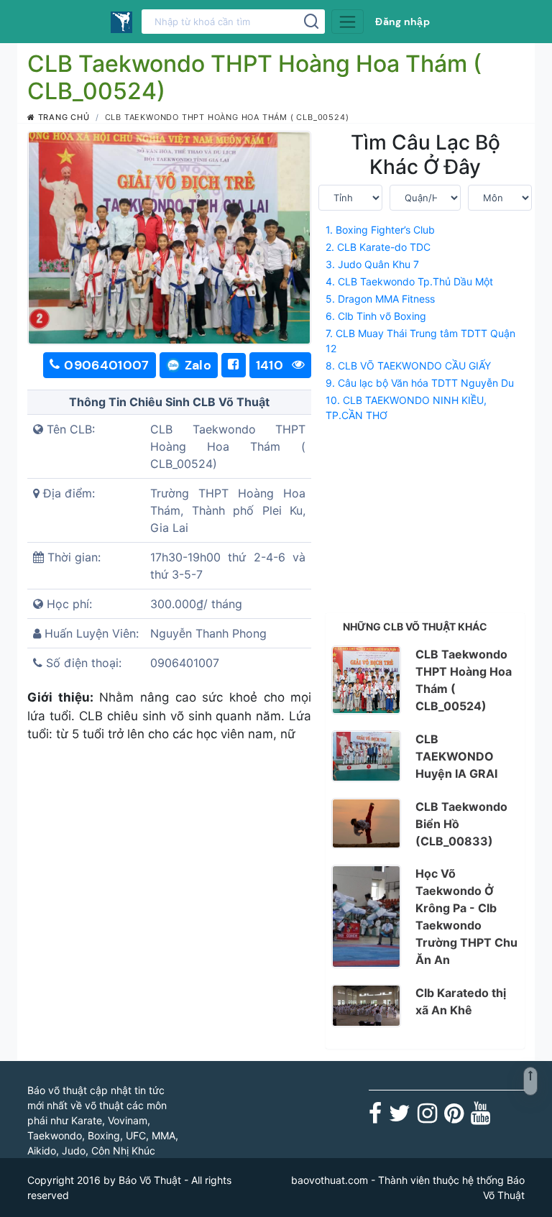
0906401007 (107, 365)
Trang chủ (62, 117)
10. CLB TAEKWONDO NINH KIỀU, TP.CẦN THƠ (406, 407)
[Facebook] (375, 1117)
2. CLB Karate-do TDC (378, 247)
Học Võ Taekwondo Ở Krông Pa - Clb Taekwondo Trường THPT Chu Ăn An (466, 916)
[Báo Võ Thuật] (121, 21)
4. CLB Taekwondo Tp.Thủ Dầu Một (409, 281)
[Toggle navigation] (347, 21)
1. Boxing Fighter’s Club (380, 230)
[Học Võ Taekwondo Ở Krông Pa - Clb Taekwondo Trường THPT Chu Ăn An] (366, 916)
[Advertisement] (425, 515)
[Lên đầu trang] (530, 1081)
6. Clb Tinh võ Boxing (376, 316)
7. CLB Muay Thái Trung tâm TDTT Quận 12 (420, 340)
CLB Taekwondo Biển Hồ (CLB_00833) (461, 823)
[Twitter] (399, 1117)
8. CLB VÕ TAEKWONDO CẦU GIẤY (408, 365)
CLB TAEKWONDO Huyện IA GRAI (456, 756)
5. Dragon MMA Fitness (380, 299)
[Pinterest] (454, 1117)
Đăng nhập (402, 21)
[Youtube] (480, 1117)
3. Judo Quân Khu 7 (372, 264)
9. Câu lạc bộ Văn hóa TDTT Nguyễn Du (420, 383)
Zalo (198, 365)
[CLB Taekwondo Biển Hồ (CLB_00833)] (366, 824)
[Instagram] (427, 1117)
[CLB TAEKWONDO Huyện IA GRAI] (366, 756)
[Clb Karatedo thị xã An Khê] (366, 1005)
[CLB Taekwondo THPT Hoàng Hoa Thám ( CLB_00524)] (366, 680)
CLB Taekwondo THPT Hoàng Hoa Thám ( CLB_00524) (463, 680)
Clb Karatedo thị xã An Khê (460, 1001)
